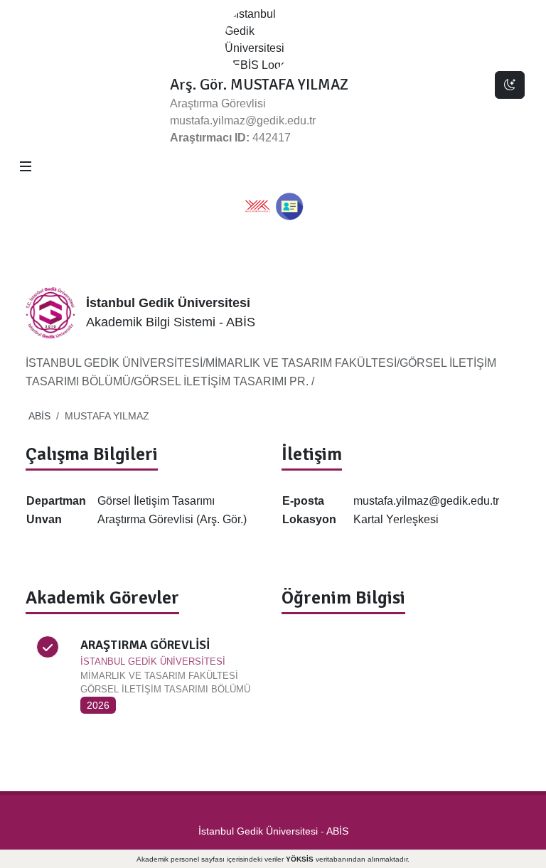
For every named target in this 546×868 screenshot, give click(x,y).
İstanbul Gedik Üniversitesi (258, 831)
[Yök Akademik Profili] (257, 206)
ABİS (39, 416)
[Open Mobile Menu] (25, 166)
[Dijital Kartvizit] (289, 206)
